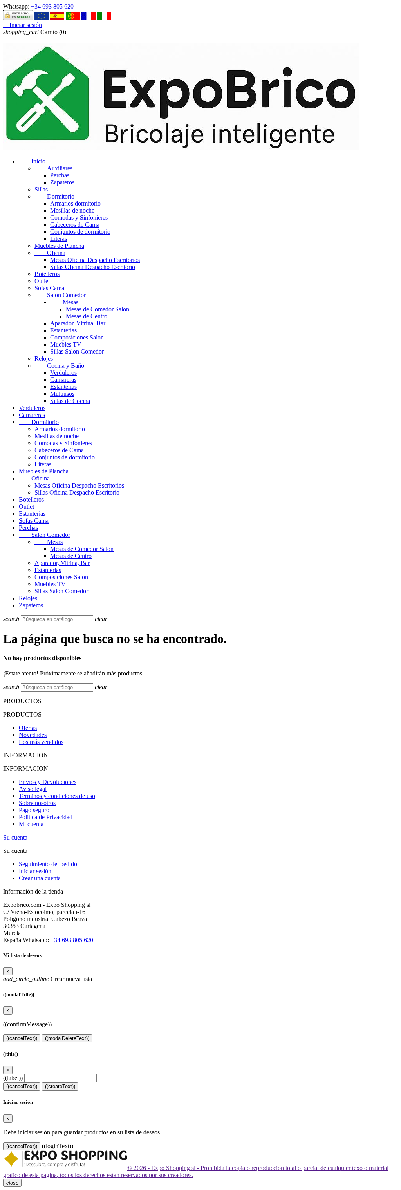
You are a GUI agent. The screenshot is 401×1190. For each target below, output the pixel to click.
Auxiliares (53, 168)
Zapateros (62, 182)
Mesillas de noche (72, 210)
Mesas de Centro (86, 316)
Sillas (41, 189)
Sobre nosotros (37, 803)
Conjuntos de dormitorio (80, 231)
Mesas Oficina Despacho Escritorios (95, 259)
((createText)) (60, 1086)
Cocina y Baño (59, 365)
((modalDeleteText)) (67, 1038)
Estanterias (63, 330)
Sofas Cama (49, 288)
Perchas (59, 175)
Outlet (42, 281)
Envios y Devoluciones (47, 781)
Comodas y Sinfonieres (79, 217)
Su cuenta (15, 837)
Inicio (32, 161)
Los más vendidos (41, 742)
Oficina (49, 252)
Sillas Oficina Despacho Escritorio (92, 267)
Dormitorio (54, 196)
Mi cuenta (31, 824)
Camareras (63, 379)
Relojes (43, 358)
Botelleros (47, 274)
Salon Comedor (60, 295)
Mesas (64, 302)
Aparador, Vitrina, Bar (77, 323)
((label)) (13, 1077)
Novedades (33, 734)
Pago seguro (34, 810)
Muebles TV (65, 344)
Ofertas (28, 727)
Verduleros (63, 372)
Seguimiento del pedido (48, 864)
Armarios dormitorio (75, 203)
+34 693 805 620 (52, 6)
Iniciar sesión (35, 871)
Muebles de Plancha (59, 245)
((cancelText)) (21, 1038)
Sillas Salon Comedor (77, 351)
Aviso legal (33, 789)
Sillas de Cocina (70, 400)
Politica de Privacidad (45, 817)
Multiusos (62, 393)
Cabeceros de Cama (74, 224)
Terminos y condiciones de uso (57, 796)
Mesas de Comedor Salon (97, 309)
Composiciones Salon (77, 337)
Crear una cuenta (40, 878)
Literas (58, 238)
